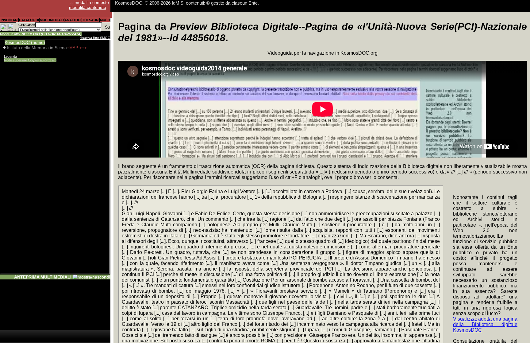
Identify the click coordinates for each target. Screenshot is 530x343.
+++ (83, 47)
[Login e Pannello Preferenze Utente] (4, 26)
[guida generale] (12, 26)
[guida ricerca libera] (32, 24)
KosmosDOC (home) (25, 42)
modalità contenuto (87, 7)
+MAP (73, 47)
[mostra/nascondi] (91, 277)
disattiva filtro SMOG (95, 38)
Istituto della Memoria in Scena (37, 47)
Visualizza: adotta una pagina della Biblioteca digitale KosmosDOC (485, 324)
